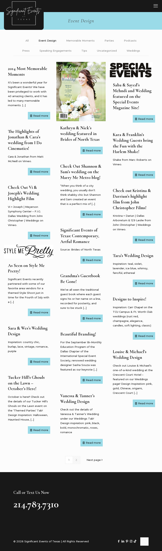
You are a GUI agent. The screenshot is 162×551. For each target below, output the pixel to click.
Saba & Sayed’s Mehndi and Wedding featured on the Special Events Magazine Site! (132, 96)
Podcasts (130, 40)
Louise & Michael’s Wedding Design (129, 354)
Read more (40, 115)
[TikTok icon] (135, 541)
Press (26, 50)
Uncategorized (107, 50)
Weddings (133, 50)
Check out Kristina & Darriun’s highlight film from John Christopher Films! (132, 199)
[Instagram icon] (131, 541)
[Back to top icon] (144, 541)
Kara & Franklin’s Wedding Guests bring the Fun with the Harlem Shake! (133, 143)
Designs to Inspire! (129, 299)
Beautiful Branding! (78, 334)
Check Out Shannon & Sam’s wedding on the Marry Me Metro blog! (80, 172)
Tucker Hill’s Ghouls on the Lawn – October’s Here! (26, 383)
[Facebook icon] (118, 541)
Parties (109, 40)
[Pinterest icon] (126, 541)
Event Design (47, 40)
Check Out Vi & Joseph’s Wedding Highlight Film (23, 193)
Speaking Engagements (56, 50)
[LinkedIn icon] (122, 541)
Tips (84, 50)
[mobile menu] (155, 6)
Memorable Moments (80, 40)
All (27, 40)
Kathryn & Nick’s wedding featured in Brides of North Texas (80, 133)
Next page (94, 459)
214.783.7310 (36, 504)
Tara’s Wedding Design (133, 255)
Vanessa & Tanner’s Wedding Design (77, 398)
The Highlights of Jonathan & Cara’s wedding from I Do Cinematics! (25, 140)
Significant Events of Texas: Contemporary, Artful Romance (79, 235)
